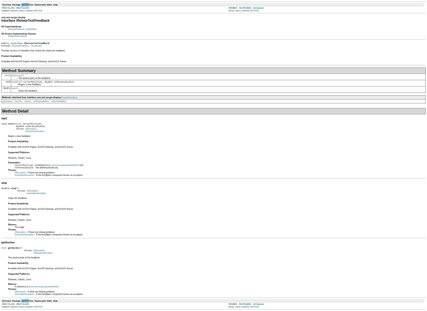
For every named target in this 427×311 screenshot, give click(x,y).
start (14, 82)
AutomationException (35, 131)
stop (14, 88)
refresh (27, 101)
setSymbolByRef (58, 101)
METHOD (38, 11)
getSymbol (7, 101)
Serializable (31, 29)
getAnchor (16, 75)
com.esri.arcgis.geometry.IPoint (65, 165)
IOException (30, 129)
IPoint (7, 75)
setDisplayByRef (40, 101)
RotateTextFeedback (17, 36)
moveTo (18, 101)
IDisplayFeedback (16, 29)
